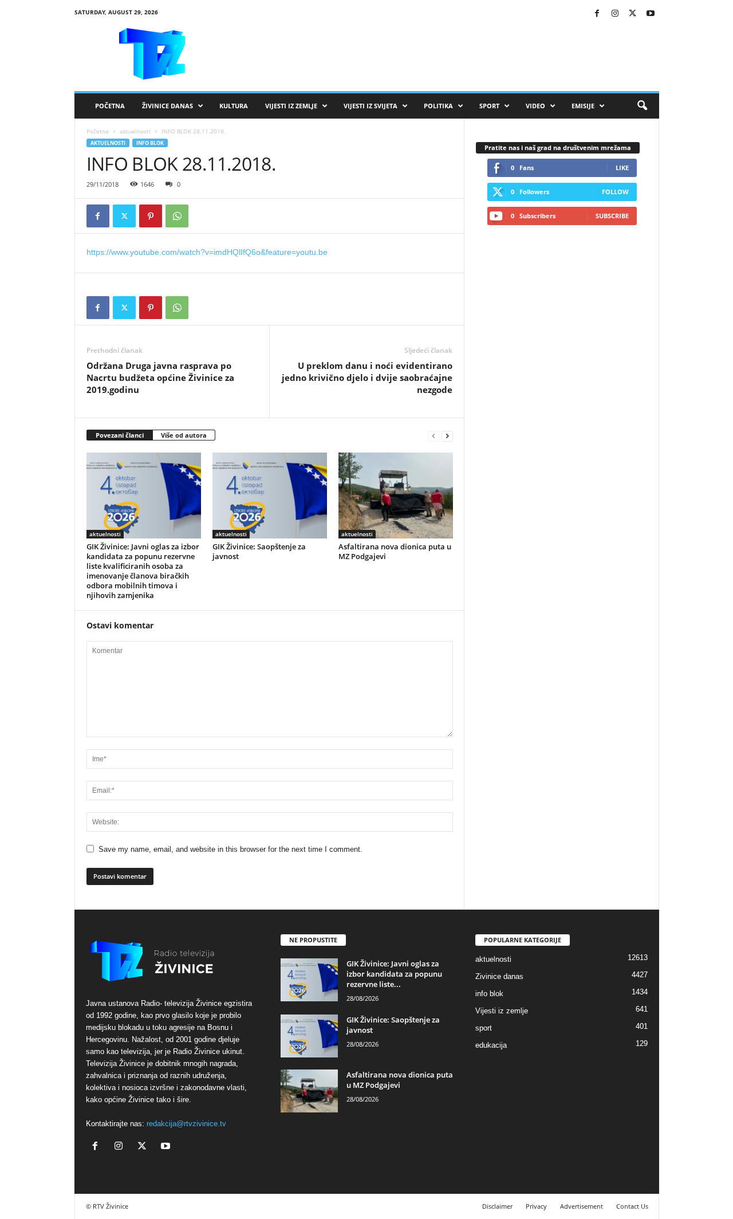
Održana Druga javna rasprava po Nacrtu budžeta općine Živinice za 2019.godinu (160, 377)
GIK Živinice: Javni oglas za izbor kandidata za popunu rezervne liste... (394, 973)
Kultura (233, 105)
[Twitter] (633, 14)
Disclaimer (497, 1206)
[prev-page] (433, 436)
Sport (489, 105)
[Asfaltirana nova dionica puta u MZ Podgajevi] (395, 495)
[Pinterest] (150, 216)
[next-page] (447, 436)
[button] (642, 106)
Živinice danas (167, 105)
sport (483, 1028)
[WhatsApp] (176, 216)
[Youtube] (650, 14)
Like (622, 167)
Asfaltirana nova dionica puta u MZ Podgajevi (394, 551)
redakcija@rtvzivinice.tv (186, 1123)
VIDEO (535, 105)
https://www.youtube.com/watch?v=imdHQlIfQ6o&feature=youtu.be (207, 252)
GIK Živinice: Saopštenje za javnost (259, 551)
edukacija (491, 1045)
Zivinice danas (499, 976)
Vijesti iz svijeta (370, 105)
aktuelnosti (135, 131)
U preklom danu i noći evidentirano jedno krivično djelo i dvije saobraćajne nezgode (367, 377)
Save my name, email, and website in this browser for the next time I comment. (230, 849)
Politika (438, 105)
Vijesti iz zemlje (291, 105)
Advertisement (581, 1206)
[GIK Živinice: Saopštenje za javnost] (269, 495)
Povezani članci (120, 435)
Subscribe (612, 215)
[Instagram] (615, 14)
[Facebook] (597, 14)
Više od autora (184, 435)
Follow (615, 191)
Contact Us (632, 1206)
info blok (150, 143)
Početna (110, 105)
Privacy (536, 1206)
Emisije (583, 105)
